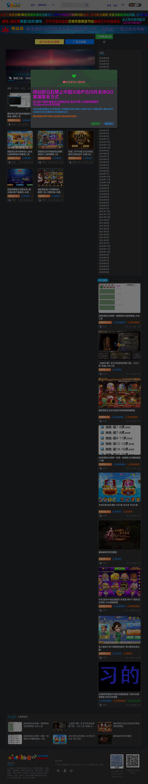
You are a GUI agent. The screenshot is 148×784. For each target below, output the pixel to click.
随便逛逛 (95, 123)
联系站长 (109, 123)
